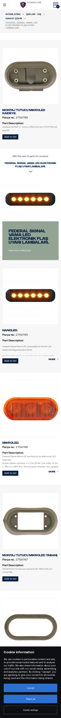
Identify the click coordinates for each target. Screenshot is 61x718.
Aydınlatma (12, 14)
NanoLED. (10, 330)
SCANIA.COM (34, 2)
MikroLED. (10, 442)
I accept (30, 688)
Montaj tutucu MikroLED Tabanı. (30, 555)
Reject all (30, 699)
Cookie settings (30, 710)
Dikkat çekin (13, 18)
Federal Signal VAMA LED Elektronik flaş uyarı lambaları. (29, 237)
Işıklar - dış (33, 14)
